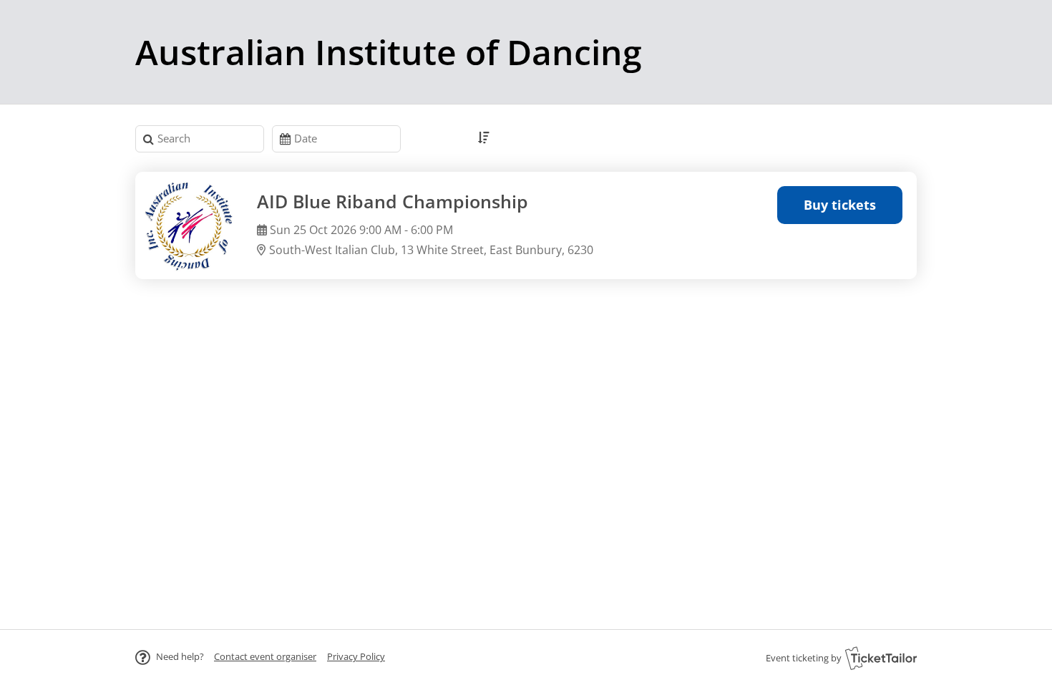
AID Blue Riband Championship (392, 201)
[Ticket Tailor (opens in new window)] (881, 657)
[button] (265, 656)
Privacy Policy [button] (356, 656)
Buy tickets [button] (840, 204)
